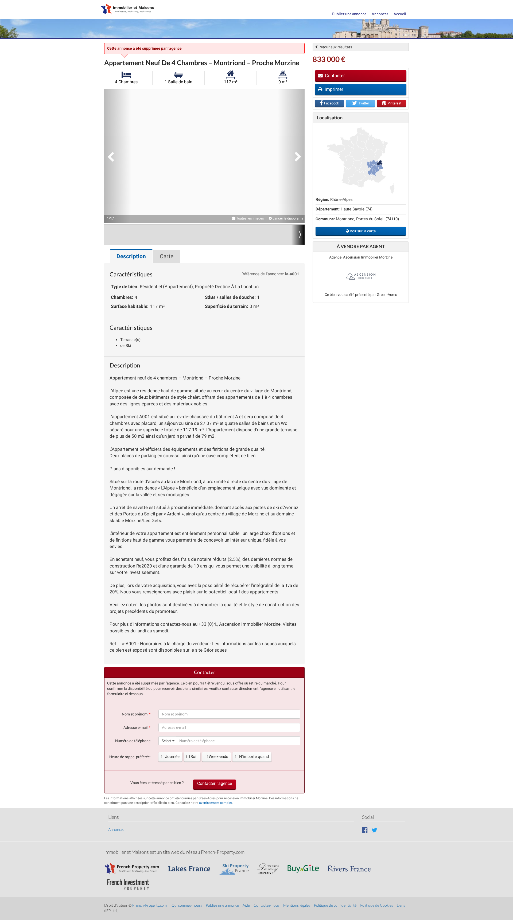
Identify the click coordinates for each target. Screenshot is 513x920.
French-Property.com (149, 905)
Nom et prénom (134, 714)
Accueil (400, 13)
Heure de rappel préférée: (129, 757)
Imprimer (333, 89)
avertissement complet (215, 803)
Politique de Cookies (376, 905)
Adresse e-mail (135, 727)
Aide (246, 905)
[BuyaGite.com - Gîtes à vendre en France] (306, 866)
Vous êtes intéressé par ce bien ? (157, 783)
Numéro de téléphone (132, 741)
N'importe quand (254, 756)
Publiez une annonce (349, 13)
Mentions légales (296, 905)
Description (131, 256)
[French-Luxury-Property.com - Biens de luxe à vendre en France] (270, 866)
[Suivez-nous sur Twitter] (374, 830)
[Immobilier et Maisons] (126, 10)
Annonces (380, 13)
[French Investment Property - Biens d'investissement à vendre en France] (131, 882)
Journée (172, 756)
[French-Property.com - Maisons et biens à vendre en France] (135, 866)
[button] (117, 156)
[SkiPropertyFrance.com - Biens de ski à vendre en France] (236, 866)
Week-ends (218, 756)
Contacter (334, 75)
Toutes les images (249, 218)
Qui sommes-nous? (187, 905)
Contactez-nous (266, 905)
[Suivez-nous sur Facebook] (365, 830)
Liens (401, 905)
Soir (194, 756)
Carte (166, 256)
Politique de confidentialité (335, 905)
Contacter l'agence (214, 783)
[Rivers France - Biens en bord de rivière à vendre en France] (352, 866)
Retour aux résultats (335, 47)
